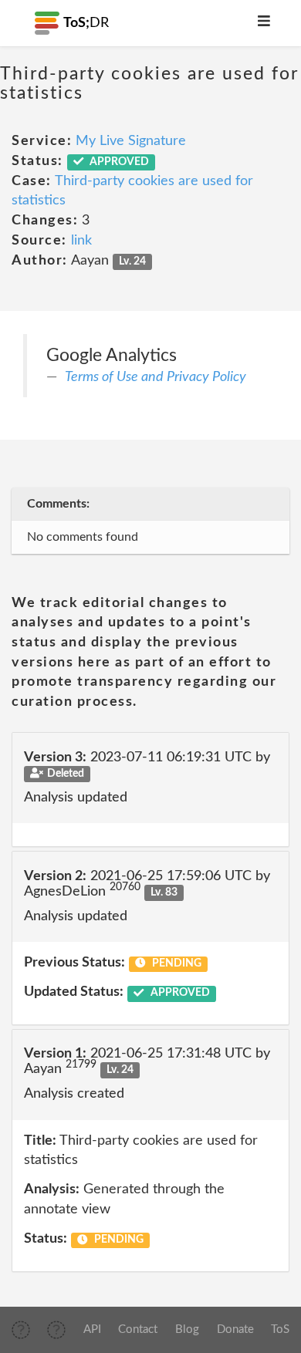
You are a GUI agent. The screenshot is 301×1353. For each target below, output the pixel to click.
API (92, 1329)
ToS (280, 1329)
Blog (187, 1329)
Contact (137, 1329)
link (81, 241)
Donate (235, 1329)
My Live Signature (131, 141)
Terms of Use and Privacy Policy (155, 377)
